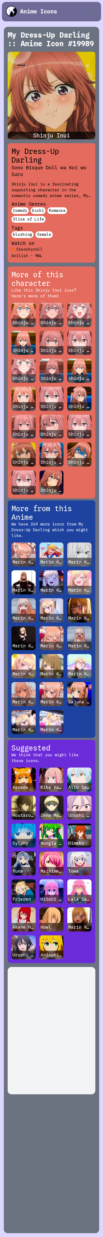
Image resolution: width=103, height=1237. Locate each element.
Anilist (19, 256)
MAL (39, 256)
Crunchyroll (29, 249)
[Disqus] (51, 1030)
